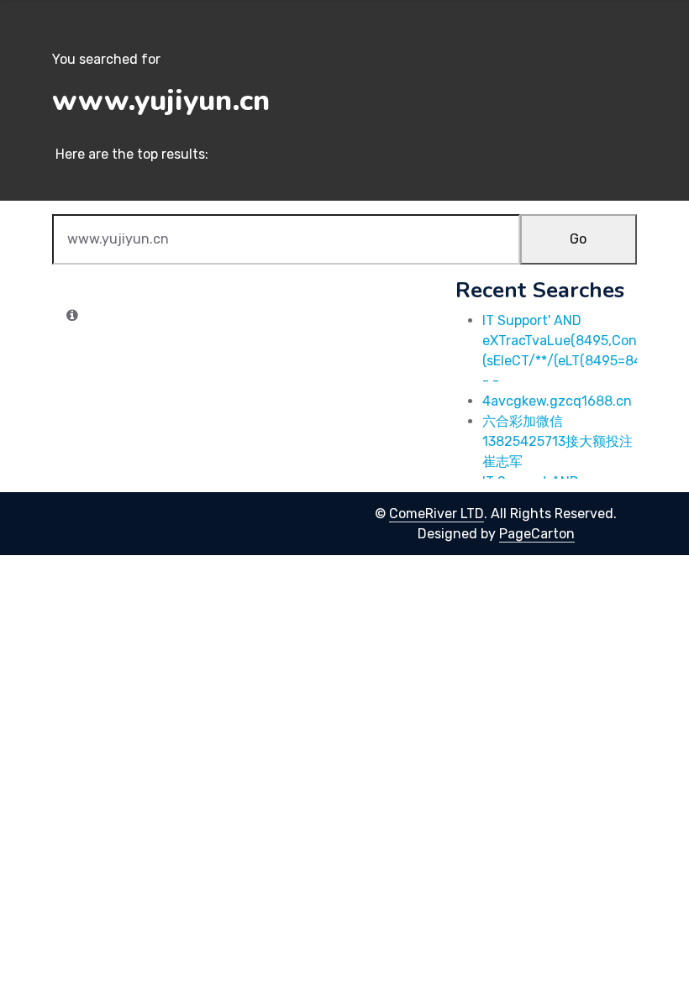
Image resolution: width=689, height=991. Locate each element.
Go (578, 239)
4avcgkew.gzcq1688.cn (557, 401)
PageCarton (537, 534)
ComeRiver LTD (436, 514)
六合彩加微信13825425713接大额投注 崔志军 (557, 441)
